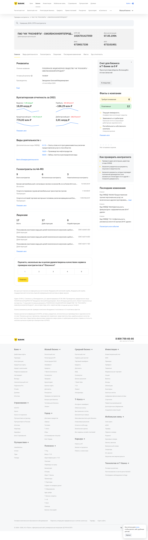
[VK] (121, 527)
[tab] (17, 54)
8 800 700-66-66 (124, 338)
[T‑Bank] (19, 3)
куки (137, 527)
